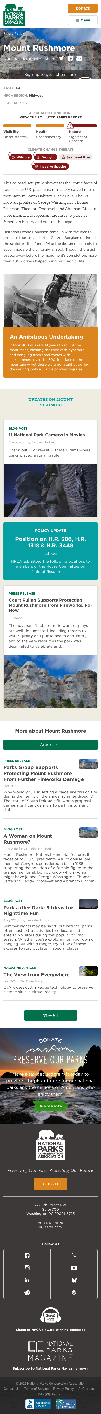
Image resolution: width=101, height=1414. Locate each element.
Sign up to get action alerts (51, 74)
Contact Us (12, 1388)
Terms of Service (36, 1388)
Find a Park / (13, 33)
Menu (85, 20)
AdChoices (86, 1388)
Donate (83, 8)
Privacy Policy (63, 1388)
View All (50, 1015)
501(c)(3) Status (48, 1394)
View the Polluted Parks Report (51, 117)
